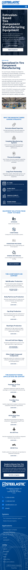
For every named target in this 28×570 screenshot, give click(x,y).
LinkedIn (7, 508)
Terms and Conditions (8, 562)
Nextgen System (14, 289)
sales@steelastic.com (11, 505)
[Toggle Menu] (26, 6)
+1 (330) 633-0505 (9, 497)
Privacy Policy (6, 559)
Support (5, 549)
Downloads (6, 551)
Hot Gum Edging (14, 346)
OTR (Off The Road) (8, 535)
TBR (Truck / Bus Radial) (9, 532)
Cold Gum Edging (14, 347)
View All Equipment (14, 264)
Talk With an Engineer (14, 475)
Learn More (14, 304)
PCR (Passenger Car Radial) (10, 530)
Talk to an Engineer (13, 45)
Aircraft (5, 537)
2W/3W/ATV (6, 540)
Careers (5, 554)
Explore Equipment (13, 49)
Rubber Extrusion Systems (10, 521)
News (4, 556)
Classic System (14, 290)
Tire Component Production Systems (12, 518)
